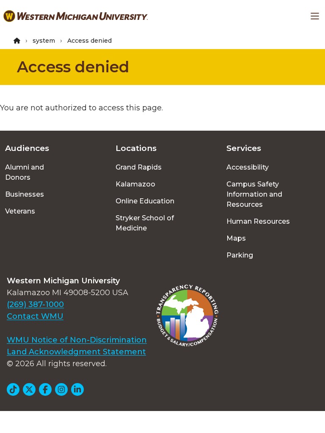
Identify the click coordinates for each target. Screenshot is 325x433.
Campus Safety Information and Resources (254, 194)
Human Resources (258, 221)
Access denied (73, 67)
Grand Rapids (139, 167)
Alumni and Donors (24, 172)
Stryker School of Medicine (145, 223)
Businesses (24, 194)
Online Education (145, 201)
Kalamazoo (135, 184)
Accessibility (247, 167)
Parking (239, 255)
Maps (236, 238)
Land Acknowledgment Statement (76, 351)
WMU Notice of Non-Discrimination (77, 340)
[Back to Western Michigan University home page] (75, 16)
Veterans (20, 211)
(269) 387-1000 (35, 304)
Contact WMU (35, 316)
